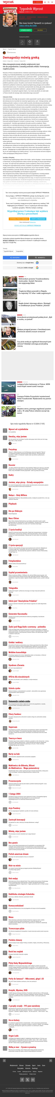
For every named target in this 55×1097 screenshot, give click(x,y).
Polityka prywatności (23, 1074)
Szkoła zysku (14, 688)
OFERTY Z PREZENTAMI (38, 219)
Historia (27, 1068)
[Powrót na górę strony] (50, 1060)
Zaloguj (40, 30)
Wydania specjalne (42, 17)
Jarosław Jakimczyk (16, 620)
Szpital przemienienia (18, 572)
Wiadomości (14, 1065)
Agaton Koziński (15, 859)
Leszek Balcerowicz (16, 708)
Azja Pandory (14, 808)
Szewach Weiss (15, 945)
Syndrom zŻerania (16, 665)
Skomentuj (41, 257)
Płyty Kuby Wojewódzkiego (20, 963)
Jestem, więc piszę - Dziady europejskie (26, 482)
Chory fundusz (15, 714)
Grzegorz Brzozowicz (16, 934)
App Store (6, 242)
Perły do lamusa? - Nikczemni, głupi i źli (26, 978)
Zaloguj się (33, 222)
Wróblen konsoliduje (17, 652)
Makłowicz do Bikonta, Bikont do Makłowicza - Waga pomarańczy (24, 766)
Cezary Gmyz (14, 607)
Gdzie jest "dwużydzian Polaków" (23, 601)
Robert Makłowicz (15, 775)
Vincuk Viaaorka (15, 911)
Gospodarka (19, 251)
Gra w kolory (14, 1020)
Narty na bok (14, 754)
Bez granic (13, 842)
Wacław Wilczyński (16, 721)
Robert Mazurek (15, 539)
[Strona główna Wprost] (8, 2)
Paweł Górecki (15, 825)
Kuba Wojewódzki (15, 972)
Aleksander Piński (15, 659)
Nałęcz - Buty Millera (18, 495)
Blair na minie (15, 865)
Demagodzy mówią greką (19, 701)
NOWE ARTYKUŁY (27, 225)
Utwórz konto (26, 30)
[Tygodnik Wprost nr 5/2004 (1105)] (10, 17)
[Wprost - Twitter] (27, 1080)
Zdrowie (27, 1065)
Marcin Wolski (15, 1029)
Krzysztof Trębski (15, 670)
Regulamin (40, 1071)
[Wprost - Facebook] (22, 1080)
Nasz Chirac (14, 518)
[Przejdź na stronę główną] (1, 2)
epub (30, 44)
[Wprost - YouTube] (33, 1080)
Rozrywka (20, 1068)
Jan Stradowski (15, 802)
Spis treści (22, 17)
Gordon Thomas (15, 872)
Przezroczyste (15, 781)
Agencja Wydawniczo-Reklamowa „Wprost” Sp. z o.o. (24, 1088)
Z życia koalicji (15, 529)
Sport (34, 1065)
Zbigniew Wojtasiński (16, 813)
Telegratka (13, 588)
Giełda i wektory (16, 642)
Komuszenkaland (16, 905)
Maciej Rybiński (15, 489)
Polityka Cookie (32, 1074)
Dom (43, 1065)
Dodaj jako (25, 268)
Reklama (34, 1071)
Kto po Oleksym (15, 511)
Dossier (12, 465)
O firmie (14, 1071)
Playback (13, 503)
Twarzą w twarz (15, 738)
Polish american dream (18, 854)
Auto (38, 1065)
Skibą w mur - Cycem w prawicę (22, 1047)
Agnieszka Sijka (15, 748)
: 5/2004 (26, 12)
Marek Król (14, 443)
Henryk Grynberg (15, 636)
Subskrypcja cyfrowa (25, 19)
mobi (37, 44)
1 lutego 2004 (14, 794)
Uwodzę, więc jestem (18, 436)
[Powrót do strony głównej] (4, 1060)
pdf (22, 44)
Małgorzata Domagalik (16, 788)
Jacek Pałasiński (15, 899)
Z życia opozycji (16, 545)
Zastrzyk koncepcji (17, 819)
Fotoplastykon (15, 561)
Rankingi (35, 1068)
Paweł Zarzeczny (15, 759)
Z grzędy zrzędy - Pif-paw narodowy (24, 1006)
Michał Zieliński (15, 459)
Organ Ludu (13, 1036)
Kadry (11, 475)
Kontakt (19, 1071)
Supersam (13, 727)
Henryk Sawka (15, 566)
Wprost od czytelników (18, 429)
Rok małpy (13, 878)
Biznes (21, 1065)
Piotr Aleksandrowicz (16, 888)
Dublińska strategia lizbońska (21, 894)
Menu (11, 917)
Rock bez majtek (16, 951)
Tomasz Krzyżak (15, 595)
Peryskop (13, 449)
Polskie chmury (15, 940)
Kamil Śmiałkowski (16, 1000)
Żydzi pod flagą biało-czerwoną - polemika (27, 626)
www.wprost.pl (48, 1091)
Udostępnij (16, 257)
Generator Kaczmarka (18, 614)
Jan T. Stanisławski (16, 1014)
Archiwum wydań (31, 17)
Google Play (12, 242)
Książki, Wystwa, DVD (18, 990)
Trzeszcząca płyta (16, 928)
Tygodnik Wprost (31, 9)
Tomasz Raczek (15, 984)
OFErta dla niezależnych (19, 677)
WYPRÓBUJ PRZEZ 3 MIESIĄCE (19, 219)
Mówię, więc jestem (17, 831)
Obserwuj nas (25, 263)
